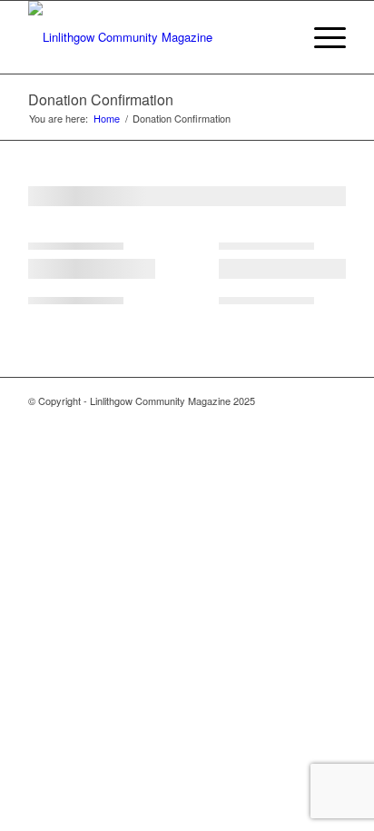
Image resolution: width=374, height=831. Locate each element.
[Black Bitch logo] (155, 37)
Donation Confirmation (100, 99)
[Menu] (321, 37)
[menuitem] (321, 37)
